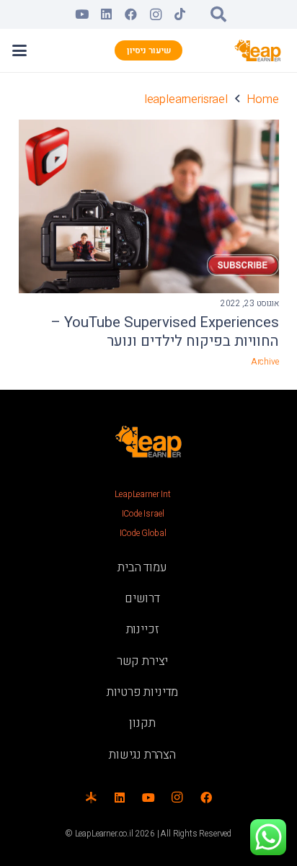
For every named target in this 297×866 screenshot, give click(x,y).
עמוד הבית (142, 567)
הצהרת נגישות (142, 755)
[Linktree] (90, 797)
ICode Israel (143, 513)
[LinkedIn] (106, 14)
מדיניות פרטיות (143, 692)
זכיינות (142, 629)
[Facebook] (131, 14)
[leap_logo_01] (258, 50)
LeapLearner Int (142, 494)
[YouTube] (82, 14)
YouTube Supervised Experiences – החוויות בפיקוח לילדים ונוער (165, 332)
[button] (218, 14)
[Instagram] (155, 14)
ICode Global (143, 533)
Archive (265, 361)
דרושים (142, 598)
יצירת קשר (142, 661)
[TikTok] (180, 14)
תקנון (142, 723)
